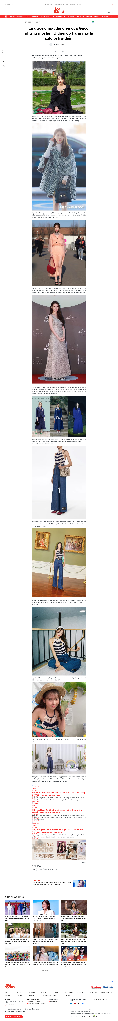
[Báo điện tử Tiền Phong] (96, 987)
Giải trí (27, 16)
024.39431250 (10, 1005)
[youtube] (112, 4)
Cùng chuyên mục (14, 897)
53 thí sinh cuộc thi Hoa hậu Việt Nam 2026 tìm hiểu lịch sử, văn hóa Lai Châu (17, 941)
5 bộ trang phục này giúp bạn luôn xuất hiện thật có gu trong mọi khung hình (74, 941)
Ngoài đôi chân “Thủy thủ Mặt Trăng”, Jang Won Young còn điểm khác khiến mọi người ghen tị (52, 883)
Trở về (3, 65)
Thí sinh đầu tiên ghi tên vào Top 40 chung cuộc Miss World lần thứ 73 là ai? (17, 964)
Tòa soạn (7, 999)
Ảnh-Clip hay (80, 16)
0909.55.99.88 (32, 1001)
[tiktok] (80, 1003)
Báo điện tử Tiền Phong (59, 10)
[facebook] (110, 4)
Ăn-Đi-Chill (71, 16)
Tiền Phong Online (47, 4)
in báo (62, 51)
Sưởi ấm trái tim (69, 992)
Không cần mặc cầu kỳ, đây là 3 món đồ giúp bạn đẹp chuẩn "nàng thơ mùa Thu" (45, 941)
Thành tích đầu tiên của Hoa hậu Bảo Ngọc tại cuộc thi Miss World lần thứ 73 (45, 964)
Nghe (3, 52)
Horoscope (105, 16)
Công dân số (20, 995)
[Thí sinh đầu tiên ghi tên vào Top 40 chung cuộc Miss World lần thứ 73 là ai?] (17, 953)
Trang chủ (6, 16)
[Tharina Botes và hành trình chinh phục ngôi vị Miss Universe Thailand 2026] (74, 907)
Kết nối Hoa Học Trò (46, 995)
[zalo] (84, 1003)
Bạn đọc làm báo (14, 1016)
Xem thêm (112, 16)
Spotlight (96, 16)
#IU (33, 869)
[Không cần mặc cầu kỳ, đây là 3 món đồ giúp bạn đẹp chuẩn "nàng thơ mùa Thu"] (46, 930)
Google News (93, 22)
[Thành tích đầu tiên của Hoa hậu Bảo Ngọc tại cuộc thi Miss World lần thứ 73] (46, 953)
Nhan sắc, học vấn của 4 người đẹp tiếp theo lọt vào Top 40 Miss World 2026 (17, 918)
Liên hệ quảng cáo (33, 999)
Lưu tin (3, 61)
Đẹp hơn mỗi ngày (46, 16)
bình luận (66, 51)
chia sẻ (51, 51)
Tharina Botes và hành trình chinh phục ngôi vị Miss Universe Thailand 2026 (73, 918)
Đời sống (12, 16)
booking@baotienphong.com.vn (37, 1003)
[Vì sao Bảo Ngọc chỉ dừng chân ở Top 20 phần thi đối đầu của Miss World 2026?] (46, 907)
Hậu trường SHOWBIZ (59, 16)
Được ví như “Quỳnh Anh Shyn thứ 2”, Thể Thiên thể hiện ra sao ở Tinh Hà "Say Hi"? (73, 964)
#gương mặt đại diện (50, 869)
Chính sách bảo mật (100, 999)
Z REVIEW (89, 16)
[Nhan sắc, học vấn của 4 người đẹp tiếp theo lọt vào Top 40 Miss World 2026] (17, 907)
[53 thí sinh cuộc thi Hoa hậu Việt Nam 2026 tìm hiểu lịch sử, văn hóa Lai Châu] (17, 930)
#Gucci (39, 869)
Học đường (35, 16)
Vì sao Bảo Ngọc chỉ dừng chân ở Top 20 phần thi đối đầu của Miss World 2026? (44, 918)
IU (53, 116)
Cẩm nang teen (93, 992)
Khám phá (20, 16)
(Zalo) (38, 1001)
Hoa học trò (10, 986)
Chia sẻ (3, 56)
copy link (59, 51)
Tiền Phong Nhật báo (61, 4)
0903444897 (53, 1001)
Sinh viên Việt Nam (75, 4)
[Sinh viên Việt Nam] (108, 987)
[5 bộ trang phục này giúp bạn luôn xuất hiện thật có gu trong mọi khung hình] (74, 930)
